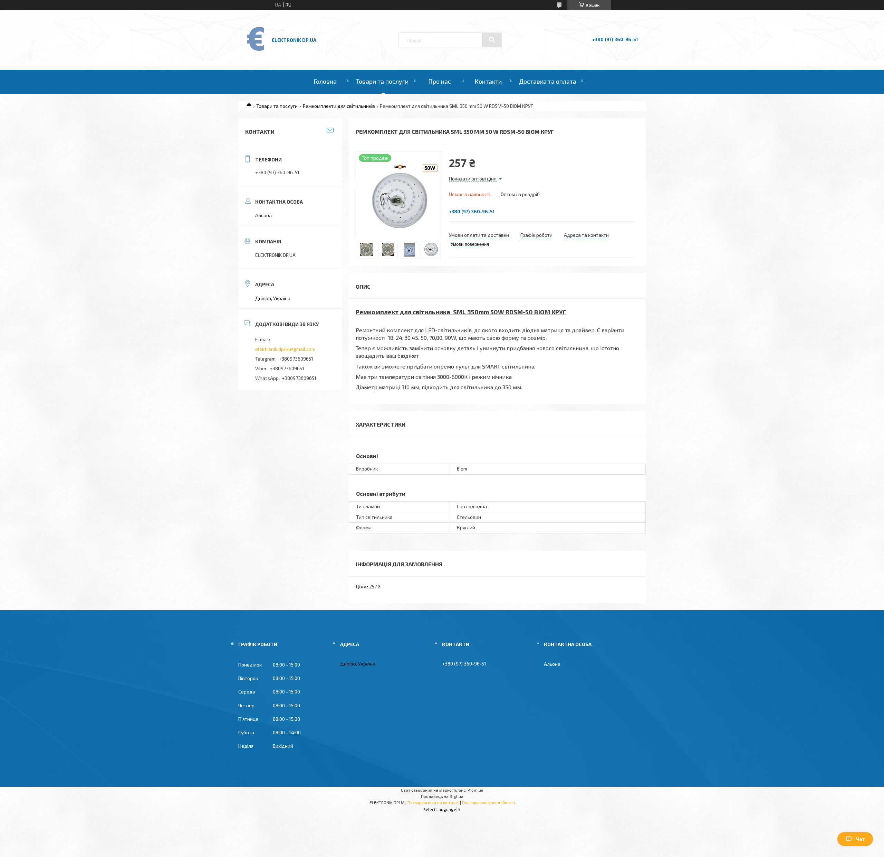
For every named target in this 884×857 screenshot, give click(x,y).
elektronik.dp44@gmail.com (285, 349)
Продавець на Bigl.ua (442, 796)
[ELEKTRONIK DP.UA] (256, 50)
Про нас (439, 81)
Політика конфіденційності (488, 802)
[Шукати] (492, 39)
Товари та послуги (382, 81)
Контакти (488, 81)
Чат (860, 839)
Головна (325, 81)
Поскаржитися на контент (433, 802)
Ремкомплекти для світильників (339, 106)
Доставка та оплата (547, 81)
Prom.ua (475, 790)
